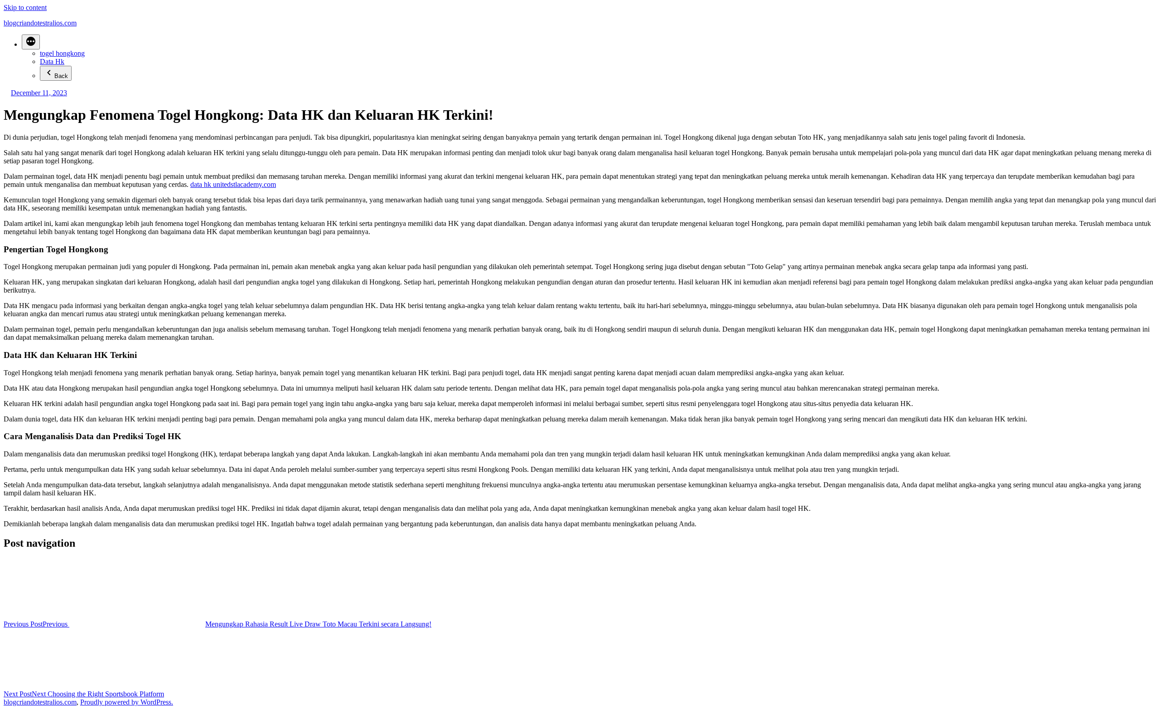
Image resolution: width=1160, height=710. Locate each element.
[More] (31, 41)
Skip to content (25, 7)
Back (61, 76)
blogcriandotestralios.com (40, 23)
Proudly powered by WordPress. (126, 702)
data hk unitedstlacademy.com (233, 184)
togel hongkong (62, 53)
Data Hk (52, 61)
